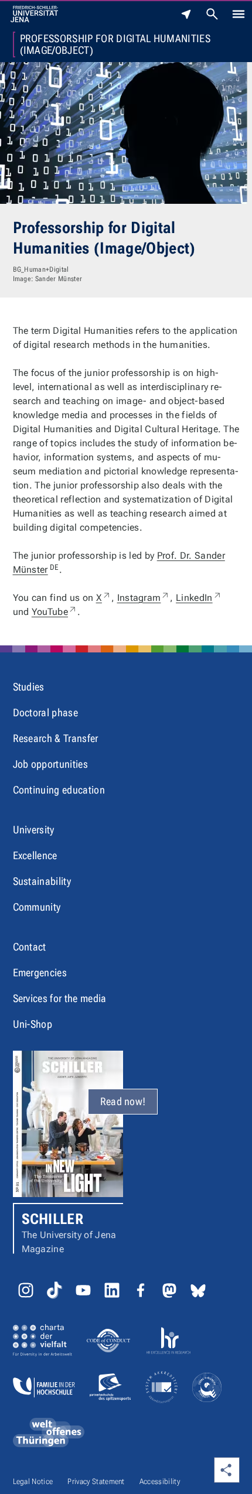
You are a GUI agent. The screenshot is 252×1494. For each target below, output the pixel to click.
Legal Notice (33, 1481)
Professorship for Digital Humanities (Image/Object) (115, 44)
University (34, 829)
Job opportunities (50, 764)
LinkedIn (199, 597)
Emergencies (40, 972)
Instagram (144, 597)
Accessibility (159, 1481)
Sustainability (42, 881)
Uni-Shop (33, 1024)
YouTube (54, 611)
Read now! (123, 1101)
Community (37, 907)
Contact (29, 947)
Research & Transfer (55, 738)
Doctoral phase (45, 712)
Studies (29, 687)
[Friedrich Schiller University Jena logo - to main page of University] (34, 14)
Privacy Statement (95, 1481)
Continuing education (59, 790)
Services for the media (60, 998)
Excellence (35, 855)
